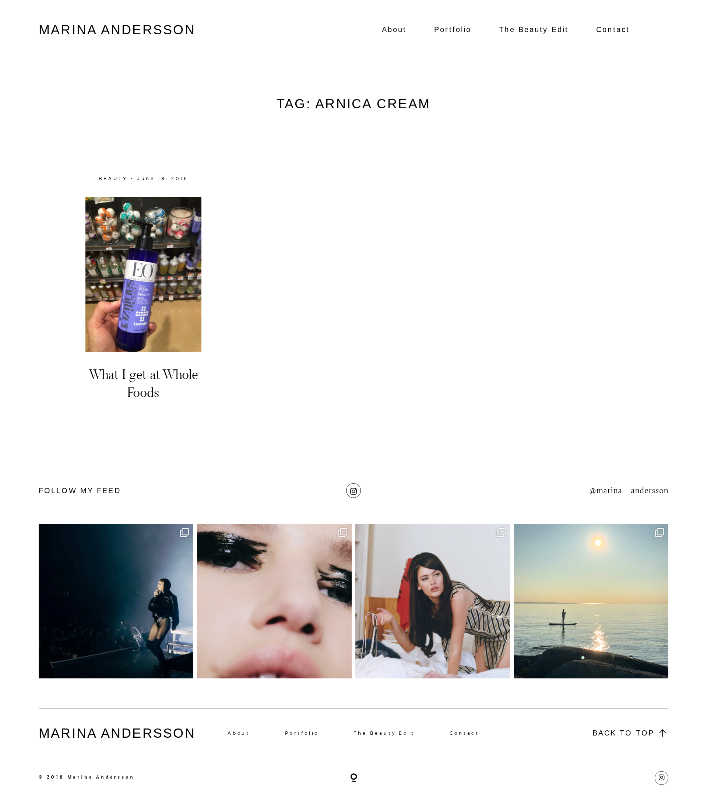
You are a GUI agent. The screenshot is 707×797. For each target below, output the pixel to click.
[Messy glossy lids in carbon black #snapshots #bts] (274, 601)
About (394, 29)
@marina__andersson (628, 490)
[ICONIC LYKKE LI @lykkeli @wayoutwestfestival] (116, 601)
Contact (613, 29)
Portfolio (452, 29)
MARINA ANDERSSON (117, 29)
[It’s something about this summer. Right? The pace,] (591, 601)
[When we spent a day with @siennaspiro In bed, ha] (432, 601)
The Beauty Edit (534, 29)
